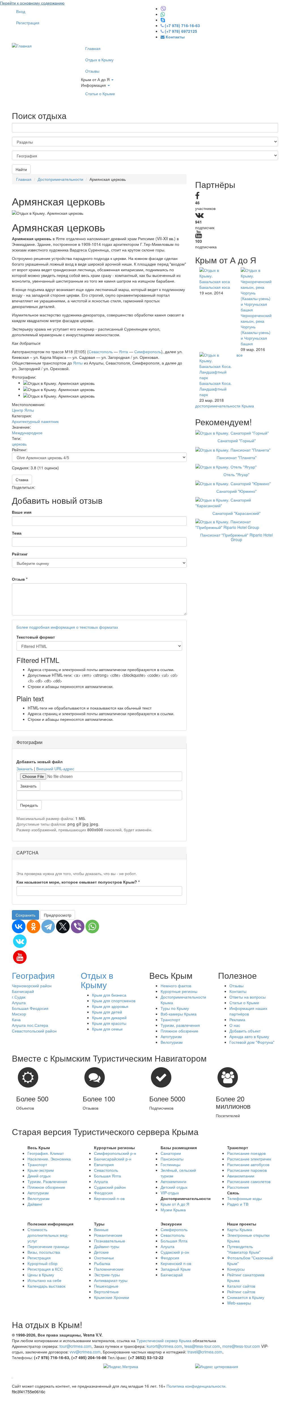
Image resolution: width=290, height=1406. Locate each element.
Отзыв (19, 579)
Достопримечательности (60, 179)
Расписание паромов (247, 1170)
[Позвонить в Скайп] (163, 20)
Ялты (78, 363)
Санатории (171, 1153)
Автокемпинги (173, 1181)
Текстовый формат (35, 637)
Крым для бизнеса (109, 995)
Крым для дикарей (109, 1017)
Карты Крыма (239, 1229)
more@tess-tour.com (241, 1346)
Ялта (123, 351)
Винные (101, 1229)
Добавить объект (245, 1031)
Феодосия (103, 1192)
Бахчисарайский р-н (112, 1159)
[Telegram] (48, 926)
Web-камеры (239, 1303)
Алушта (19, 1002)
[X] (63, 926)
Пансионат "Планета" (237, 457)
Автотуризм (171, 1036)
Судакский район (110, 1187)
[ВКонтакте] (18, 926)
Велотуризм (172, 1042)
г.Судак (18, 997)
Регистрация (27, 22)
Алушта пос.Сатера (30, 1025)
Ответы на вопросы (247, 997)
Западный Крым (176, 1269)
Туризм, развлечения (180, 1025)
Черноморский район (32, 985)
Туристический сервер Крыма (164, 1340)
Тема (17, 533)
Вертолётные (106, 1291)
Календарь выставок (46, 1286)
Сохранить (25, 915)
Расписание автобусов (248, 1164)
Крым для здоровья (110, 1006)
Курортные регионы (179, 991)
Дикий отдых (39, 1176)
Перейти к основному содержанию (32, 3)
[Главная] (22, 45)
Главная (93, 48)
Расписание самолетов (248, 1181)
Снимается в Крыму (245, 1297)
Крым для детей (107, 1012)
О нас (234, 1025)
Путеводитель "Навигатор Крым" (244, 1249)
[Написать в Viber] (163, 8)
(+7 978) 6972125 (181, 31)
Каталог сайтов (241, 1286)
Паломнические (108, 1269)
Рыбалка (102, 1263)
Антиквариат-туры (110, 1280)
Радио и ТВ (237, 1204)
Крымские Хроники (111, 1297)
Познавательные (109, 1241)
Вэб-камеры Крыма (179, 1014)
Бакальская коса (214, 287)
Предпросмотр (57, 915)
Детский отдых (174, 1187)
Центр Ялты (23, 410)
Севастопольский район (34, 1031)
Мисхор (19, 1014)
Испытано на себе (44, 1280)
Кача (16, 1019)
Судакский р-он (175, 1252)
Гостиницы (170, 1164)
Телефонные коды (244, 1198)
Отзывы (92, 71)
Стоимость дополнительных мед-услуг (48, 1235)
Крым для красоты (109, 1023)
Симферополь (147, 351)
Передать (29, 805)
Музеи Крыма (173, 1209)
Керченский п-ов (109, 1198)
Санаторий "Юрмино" (236, 491)
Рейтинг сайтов (241, 1291)
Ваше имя (21, 512)
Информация (94, 85)
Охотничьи (104, 1257)
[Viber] (77, 926)
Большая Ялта (107, 1176)
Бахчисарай (23, 991)
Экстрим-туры (107, 1274)
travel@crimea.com (204, 1352)
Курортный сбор (42, 1263)
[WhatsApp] (92, 926)
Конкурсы (236, 1269)
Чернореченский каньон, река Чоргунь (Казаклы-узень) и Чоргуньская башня (256, 329)
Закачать (24, 768)
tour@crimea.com (75, 1346)
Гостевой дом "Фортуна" (251, 1042)
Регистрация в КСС (45, 1269)
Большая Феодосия (30, 1008)
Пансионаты (172, 1159)
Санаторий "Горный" (237, 440)
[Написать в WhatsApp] (163, 14)
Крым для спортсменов (113, 1000)
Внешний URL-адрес (55, 768)
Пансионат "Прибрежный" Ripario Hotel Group (236, 537)
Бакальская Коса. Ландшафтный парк (215, 388)
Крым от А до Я (96, 79)
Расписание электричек (249, 1159)
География (33, 975)
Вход (20, 11)
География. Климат (45, 1153)
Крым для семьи (107, 1029)
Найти (21, 169)
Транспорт (170, 1019)
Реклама (237, 1019)
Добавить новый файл (39, 761)
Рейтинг (20, 554)
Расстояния (238, 1187)
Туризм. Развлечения (47, 1181)
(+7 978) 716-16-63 (182, 25)
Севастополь (101, 351)
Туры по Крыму (175, 1008)
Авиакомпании (240, 1176)
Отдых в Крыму (99, 59)
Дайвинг (34, 1204)
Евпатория (104, 1164)
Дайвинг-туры (106, 1246)
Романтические (108, 1235)
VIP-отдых (170, 1192)
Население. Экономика (49, 1159)
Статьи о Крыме (100, 93)
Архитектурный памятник (35, 421)
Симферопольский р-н (115, 1153)
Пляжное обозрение (179, 1031)
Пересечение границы (48, 1246)
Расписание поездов (246, 1153)
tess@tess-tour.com (202, 1346)
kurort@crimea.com (164, 1346)
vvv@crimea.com (85, 1352)
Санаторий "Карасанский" (236, 513)
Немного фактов (176, 985)
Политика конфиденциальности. (197, 1386)
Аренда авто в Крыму (249, 1036)
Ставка (22, 479)
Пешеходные (106, 1286)
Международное (27, 432)
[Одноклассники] (33, 926)
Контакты (237, 991)
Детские (101, 1252)
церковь (19, 444)
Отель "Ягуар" (236, 474)
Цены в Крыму (40, 1274)
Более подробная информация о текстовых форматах (67, 627)
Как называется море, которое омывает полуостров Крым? (78, 882)
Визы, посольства (43, 1252)
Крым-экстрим (40, 1170)
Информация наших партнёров (248, 1011)
